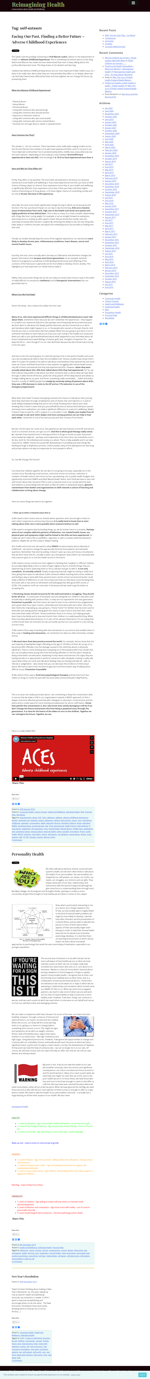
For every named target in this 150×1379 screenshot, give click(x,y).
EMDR (14, 826)
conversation (34, 823)
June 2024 (109, 111)
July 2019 (109, 164)
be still (14, 1341)
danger (70, 1250)
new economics (36, 1346)
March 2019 (110, 175)
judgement (26, 829)
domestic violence (68, 823)
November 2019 (112, 156)
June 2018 (109, 200)
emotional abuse (24, 826)
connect (39, 1341)
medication (44, 1253)
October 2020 (111, 130)
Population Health (113, 312)
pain (13, 831)
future (14, 1344)
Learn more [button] (75, 1375)
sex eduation (63, 834)
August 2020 (110, 136)
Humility (108, 44)
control (64, 1250)
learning (31, 1253)
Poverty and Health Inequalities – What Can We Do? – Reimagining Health (119, 69)
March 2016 (110, 265)
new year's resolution (39, 1349)
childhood (16, 823)
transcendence (17, 1259)
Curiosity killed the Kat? (115, 46)
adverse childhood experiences (75, 817)
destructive (78, 1250)
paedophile (88, 829)
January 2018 (110, 206)
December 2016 (112, 239)
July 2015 (109, 284)
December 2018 (112, 184)
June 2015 (109, 287)
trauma (40, 837)
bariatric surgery (37, 820)
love (46, 829)
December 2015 (112, 273)
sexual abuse (74, 834)
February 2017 (111, 234)
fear (46, 826)
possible (65, 831)
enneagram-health (20, 1106)
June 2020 (109, 139)
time (45, 1355)
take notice (38, 1355)
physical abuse (37, 831)
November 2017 (112, 209)
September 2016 (112, 248)
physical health (50, 831)
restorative (36, 834)
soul (43, 1352)
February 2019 (111, 178)
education (86, 823)
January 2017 (110, 237)
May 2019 (109, 170)
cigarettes (24, 823)
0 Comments (17, 840)
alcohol (15, 820)
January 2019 (110, 181)
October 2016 (111, 245)
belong (57, 820)
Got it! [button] (142, 1375)
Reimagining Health (38, 4)
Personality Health (28, 853)
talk (20, 837)
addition (59, 817)
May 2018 (109, 203)
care (79, 820)
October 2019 (111, 158)
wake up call (29, 1259)
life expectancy (37, 829)
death (43, 823)
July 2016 (109, 253)
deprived (49, 823)
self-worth (37, 1352)
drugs (79, 823)
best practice (66, 820)
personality (71, 1253)
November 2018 (112, 186)
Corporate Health (27, 812)
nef (27, 1346)
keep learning (27, 1344)
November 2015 (112, 276)
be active (46, 1338)
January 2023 (110, 122)
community (30, 1341)
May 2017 (109, 225)
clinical (45, 1250)
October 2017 (111, 212)
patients (15, 1352)
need (64, 1253)
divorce (57, 823)
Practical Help (58, 1247)
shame (83, 834)
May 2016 (109, 259)
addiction (51, 817)
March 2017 (110, 231)
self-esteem (52, 834)
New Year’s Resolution (25, 1276)
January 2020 (110, 153)
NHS (82, 812)
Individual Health (73, 812)
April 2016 (109, 262)
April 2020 (109, 144)
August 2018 (110, 195)
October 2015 (111, 279)
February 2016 (111, 267)
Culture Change (40, 812)
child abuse (86, 820)
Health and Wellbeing (56, 812)
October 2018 (111, 189)
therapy (33, 837)
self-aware (62, 1256)
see (20, 1352)
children (21, 1341)
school (44, 834)
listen (36, 1344)
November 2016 (112, 242)
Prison (82, 831)
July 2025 (109, 108)
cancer (74, 820)
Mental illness (66, 829)
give (19, 1344)
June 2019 (109, 167)
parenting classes (23, 831)
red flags (42, 1256)
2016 (22, 1338)
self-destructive (73, 1256)
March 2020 (110, 147)
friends (46, 1341)
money (23, 1346)
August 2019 (110, 161)
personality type (83, 1253)
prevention (74, 831)
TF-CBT (26, 837)
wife (19, 1358)
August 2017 (110, 217)
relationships (51, 1256)
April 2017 (109, 228)
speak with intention (24, 1355)
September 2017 (112, 214)
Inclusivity (109, 41)
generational (59, 826)
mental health (54, 829)
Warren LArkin (49, 837)
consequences (54, 1250)
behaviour (49, 820)
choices (38, 1250)
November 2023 (112, 114)
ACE (39, 817)
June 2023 (109, 119)
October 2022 (111, 125)
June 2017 (109, 223)
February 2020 (111, 150)
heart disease (82, 826)
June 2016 (109, 256)
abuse (34, 817)
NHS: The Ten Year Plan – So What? (120, 35)
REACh (20, 834)
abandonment (25, 817)
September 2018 (112, 192)
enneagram (16, 1253)
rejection (27, 834)
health (24, 1253)
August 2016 (110, 251)
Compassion (110, 38)
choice (31, 1250)
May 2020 (109, 142)
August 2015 (110, 281)
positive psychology (20, 1256)
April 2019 (109, 172)
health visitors (70, 826)
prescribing (33, 1256)
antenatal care (24, 820)
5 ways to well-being (33, 1338)
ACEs (44, 817)
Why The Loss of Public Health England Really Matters (121, 89)
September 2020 (112, 133)
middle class (78, 829)
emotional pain (38, 826)
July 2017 (109, 220)
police (59, 831)
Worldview (20, 815)
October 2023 (111, 116)
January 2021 (110, 128)
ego (85, 1250)
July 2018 (109, 198)
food (51, 826)
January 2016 (110, 270)
